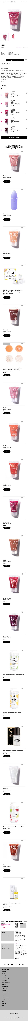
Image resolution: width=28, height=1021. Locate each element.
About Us (4, 984)
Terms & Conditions (6, 978)
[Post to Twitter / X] (2, 64)
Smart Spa (4, 1003)
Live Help (4, 973)
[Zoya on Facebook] (5, 964)
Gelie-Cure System (6, 999)
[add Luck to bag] (26, 60)
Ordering (4, 975)
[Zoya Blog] (19, 964)
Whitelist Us (4, 988)
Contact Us (4, 971)
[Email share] (9, 64)
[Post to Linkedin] (7, 64)
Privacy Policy (5, 980)
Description (4, 68)
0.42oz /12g (7, 52)
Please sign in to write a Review (6, 925)
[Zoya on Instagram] (8, 964)
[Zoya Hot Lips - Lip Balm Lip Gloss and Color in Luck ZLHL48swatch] (13, 37)
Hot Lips (2, 81)
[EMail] (9, 64)
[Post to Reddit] (6, 64)
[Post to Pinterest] (4, 64)
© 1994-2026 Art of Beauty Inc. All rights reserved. (14, 1018)
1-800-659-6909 (5, 992)
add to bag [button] (12, 60)
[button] (9, 1)
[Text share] (11, 64)
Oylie (3, 1005)
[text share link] (11, 64)
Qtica (3, 1001)
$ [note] (12, 96)
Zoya (3, 996)
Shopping (4, 990)
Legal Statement (5, 986)
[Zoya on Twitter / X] (16, 964)
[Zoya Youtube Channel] (12, 964)
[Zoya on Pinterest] (22, 964)
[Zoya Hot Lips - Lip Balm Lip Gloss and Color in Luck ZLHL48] (4, 37)
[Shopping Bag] (26, 2)
